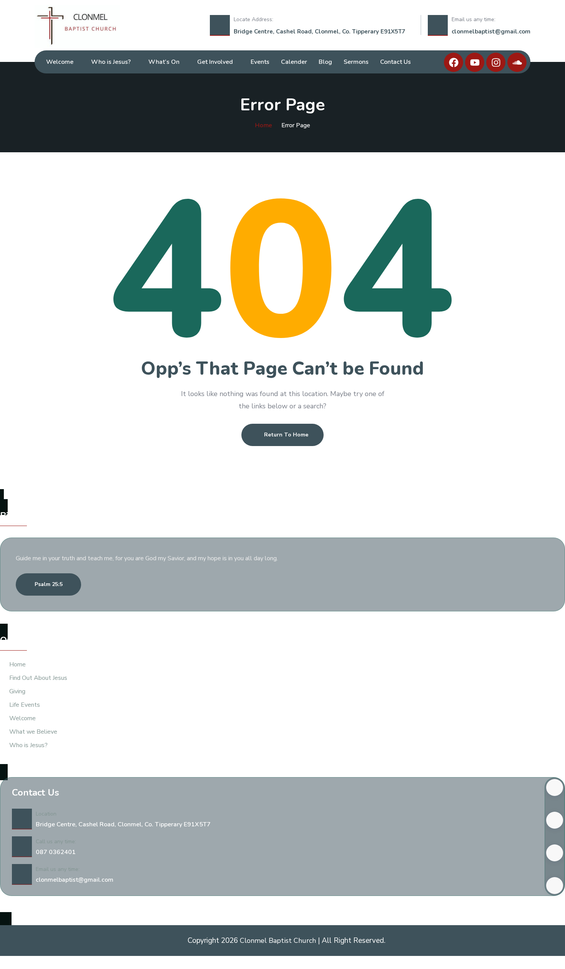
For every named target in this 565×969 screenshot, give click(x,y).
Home (263, 125)
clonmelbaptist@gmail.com (491, 31)
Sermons (356, 62)
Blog (325, 62)
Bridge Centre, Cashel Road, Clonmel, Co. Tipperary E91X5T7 (319, 31)
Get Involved (215, 62)
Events (260, 62)
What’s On (163, 62)
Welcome (59, 62)
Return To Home (286, 434)
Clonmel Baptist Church (279, 940)
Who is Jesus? (111, 62)
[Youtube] (474, 62)
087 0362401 (56, 852)
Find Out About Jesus (38, 678)
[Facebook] (453, 62)
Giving (17, 692)
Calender (294, 62)
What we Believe (33, 732)
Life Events (24, 705)
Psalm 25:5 (49, 584)
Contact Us (395, 62)
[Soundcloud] (517, 62)
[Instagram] (495, 62)
